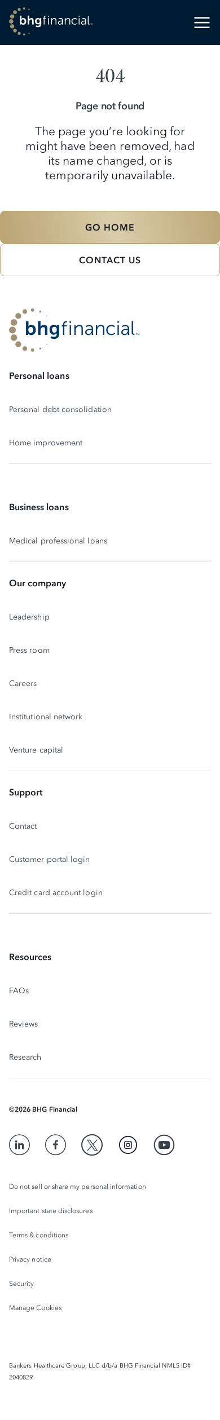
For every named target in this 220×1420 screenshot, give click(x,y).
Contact (23, 826)
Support (25, 792)
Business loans (39, 506)
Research (25, 1057)
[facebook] (56, 1145)
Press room (29, 650)
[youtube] (164, 1145)
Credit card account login (56, 892)
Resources (30, 956)
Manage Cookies (35, 1308)
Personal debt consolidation (60, 409)
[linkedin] (19, 1145)
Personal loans (39, 375)
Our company (37, 583)
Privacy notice (30, 1259)
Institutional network (45, 717)
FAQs (19, 991)
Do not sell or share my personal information (77, 1187)
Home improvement (45, 443)
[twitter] (92, 1145)
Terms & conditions (38, 1235)
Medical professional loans (58, 541)
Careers (23, 683)
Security (21, 1284)
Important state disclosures (51, 1211)
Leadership (29, 617)
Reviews (23, 1024)
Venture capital (36, 750)
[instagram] (128, 1145)
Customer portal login (49, 859)
